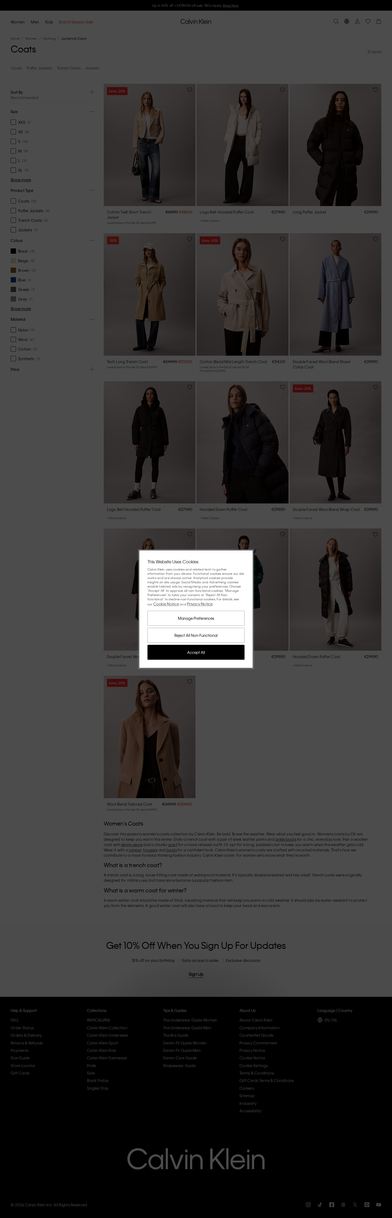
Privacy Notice (200, 603)
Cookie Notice (166, 603)
